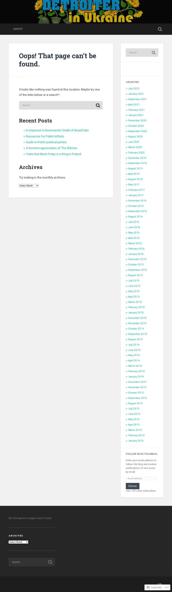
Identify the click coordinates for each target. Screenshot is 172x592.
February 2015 (136, 307)
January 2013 (136, 440)
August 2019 (135, 168)
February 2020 (136, 152)
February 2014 (136, 371)
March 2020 (135, 147)
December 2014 (137, 317)
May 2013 (134, 419)
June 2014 (134, 350)
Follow (132, 486)
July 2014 (133, 344)
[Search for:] (61, 105)
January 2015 (136, 312)
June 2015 (134, 285)
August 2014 (135, 339)
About (18, 28)
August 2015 (135, 275)
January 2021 (136, 115)
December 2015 (137, 259)
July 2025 (133, 88)
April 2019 (134, 173)
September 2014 (137, 333)
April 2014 (134, 360)
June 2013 (134, 413)
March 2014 (135, 365)
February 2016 (136, 248)
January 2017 (136, 195)
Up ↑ (160, 584)
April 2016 (134, 237)
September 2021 (137, 99)
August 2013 (135, 403)
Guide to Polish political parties (46, 142)
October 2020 (136, 125)
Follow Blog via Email (141, 453)
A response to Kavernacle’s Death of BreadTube (57, 130)
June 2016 (134, 227)
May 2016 (134, 232)
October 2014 (136, 328)
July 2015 (133, 280)
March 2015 (135, 302)
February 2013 (136, 435)
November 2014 (137, 323)
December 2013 (137, 382)
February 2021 (136, 109)
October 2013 (136, 392)
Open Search (160, 29)
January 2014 (136, 376)
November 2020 (137, 120)
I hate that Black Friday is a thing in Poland (53, 154)
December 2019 (137, 157)
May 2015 (134, 291)
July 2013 (133, 408)
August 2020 (135, 136)
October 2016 (136, 205)
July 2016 (133, 221)
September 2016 (137, 211)
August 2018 (135, 179)
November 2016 (137, 200)
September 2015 (137, 269)
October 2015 (136, 264)
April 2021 (134, 104)
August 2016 (135, 216)
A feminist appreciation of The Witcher (51, 148)
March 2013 (135, 430)
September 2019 (137, 163)
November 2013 (137, 387)
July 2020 (133, 141)
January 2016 (136, 254)
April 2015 (134, 296)
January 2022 (136, 93)
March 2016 (135, 243)
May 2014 (134, 355)
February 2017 (136, 189)
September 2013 (137, 398)
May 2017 (134, 184)
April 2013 (134, 424)
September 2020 (137, 131)
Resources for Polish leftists (45, 136)
